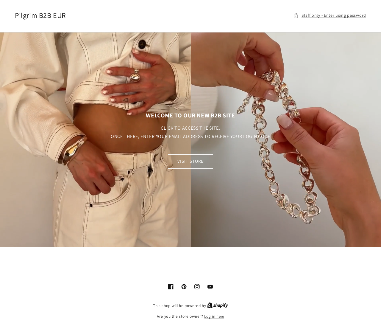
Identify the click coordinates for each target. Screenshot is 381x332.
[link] (190, 139)
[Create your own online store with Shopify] (217, 305)
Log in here (214, 316)
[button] (329, 15)
